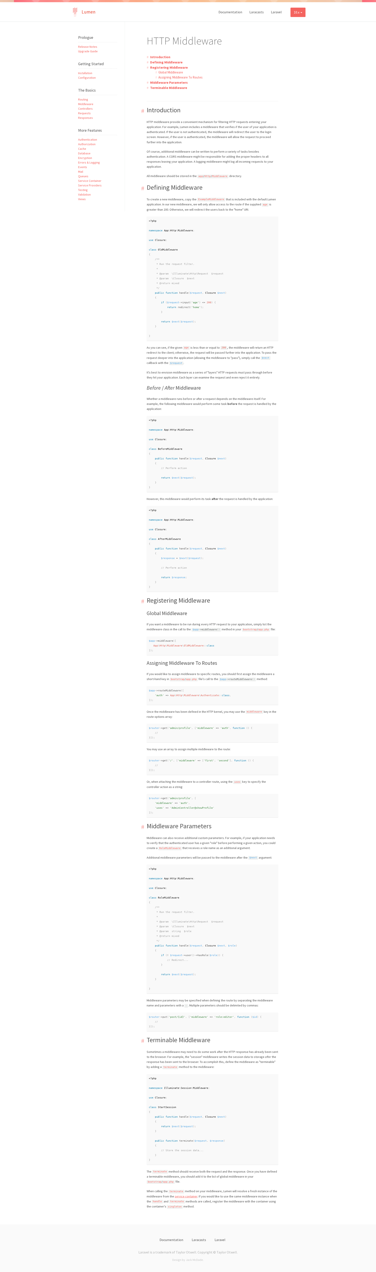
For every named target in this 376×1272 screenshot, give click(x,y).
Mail (80, 172)
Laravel (276, 12)
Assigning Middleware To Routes (180, 77)
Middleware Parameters (169, 82)
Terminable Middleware (168, 87)
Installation (85, 73)
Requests (84, 113)
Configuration (87, 78)
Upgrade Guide (88, 51)
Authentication (87, 140)
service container (186, 1196)
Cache (82, 149)
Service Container (89, 181)
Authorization (87, 144)
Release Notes (87, 47)
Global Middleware (170, 72)
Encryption (85, 158)
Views (82, 199)
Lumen (89, 12)
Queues (83, 176)
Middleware (85, 104)
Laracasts (256, 12)
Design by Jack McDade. (188, 1260)
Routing (83, 99)
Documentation (230, 12)
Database (84, 153)
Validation (84, 194)
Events (82, 167)
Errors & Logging (89, 162)
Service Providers (90, 185)
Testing (83, 190)
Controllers (85, 109)
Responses (85, 118)
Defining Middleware (166, 62)
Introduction (160, 57)
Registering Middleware (169, 67)
